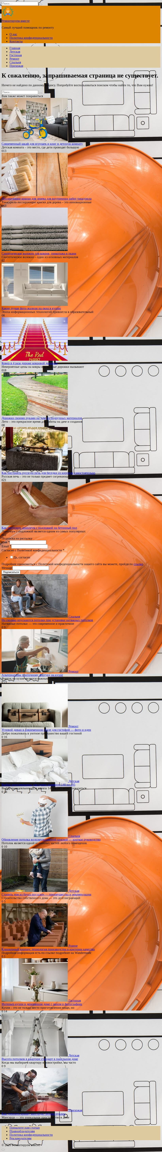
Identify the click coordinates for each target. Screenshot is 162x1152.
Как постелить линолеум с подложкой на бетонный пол (39, 527)
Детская (14, 51)
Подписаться (11, 572)
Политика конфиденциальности (31, 37)
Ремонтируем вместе (16, 20)
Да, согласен (21, 557)
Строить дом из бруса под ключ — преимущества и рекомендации (46, 894)
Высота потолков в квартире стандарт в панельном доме (40, 1059)
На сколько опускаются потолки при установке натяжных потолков (47, 620)
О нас (13, 34)
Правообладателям (22, 1131)
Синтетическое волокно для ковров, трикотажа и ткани (39, 253)
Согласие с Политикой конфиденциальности (33, 550)
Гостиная (15, 55)
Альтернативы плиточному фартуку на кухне (32, 675)
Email (6, 546)
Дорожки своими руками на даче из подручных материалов (42, 418)
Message (7, 567)
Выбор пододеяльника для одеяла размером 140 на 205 (38, 784)
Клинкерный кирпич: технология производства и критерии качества (48, 949)
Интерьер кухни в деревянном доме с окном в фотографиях (42, 1004)
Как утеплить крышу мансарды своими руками (33, 1113)
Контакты (16, 41)
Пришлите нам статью (24, 1127)
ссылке (138, 564)
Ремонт (14, 58)
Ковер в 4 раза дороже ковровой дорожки (29, 363)
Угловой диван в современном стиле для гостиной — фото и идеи (46, 729)
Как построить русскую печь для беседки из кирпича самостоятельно (48, 473)
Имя (6, 542)
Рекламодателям (20, 1138)
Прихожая (16, 65)
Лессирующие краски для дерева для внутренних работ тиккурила (46, 198)
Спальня (15, 62)
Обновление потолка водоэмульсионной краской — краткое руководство (51, 839)
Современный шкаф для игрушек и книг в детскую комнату (42, 143)
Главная (14, 48)
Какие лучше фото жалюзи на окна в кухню (31, 308)
